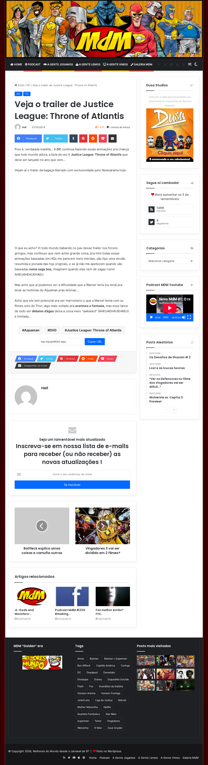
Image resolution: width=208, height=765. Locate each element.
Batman (94, 658)
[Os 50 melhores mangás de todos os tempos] (166, 674)
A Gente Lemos (89, 64)
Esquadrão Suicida (118, 679)
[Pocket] (103, 138)
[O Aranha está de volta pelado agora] (146, 685)
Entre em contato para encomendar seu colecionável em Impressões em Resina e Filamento (170, 101)
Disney (98, 679)
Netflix (107, 707)
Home (17, 64)
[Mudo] (184, 317)
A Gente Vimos (117, 64)
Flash (80, 686)
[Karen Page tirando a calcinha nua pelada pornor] (166, 685)
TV (26, 93)
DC (28, 85)
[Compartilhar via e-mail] (112, 138)
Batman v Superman (115, 658)
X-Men (98, 727)
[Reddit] (93, 138)
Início (20, 85)
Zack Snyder (115, 727)
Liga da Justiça (104, 700)
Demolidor (109, 672)
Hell (24, 127)
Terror (98, 720)
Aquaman (31, 330)
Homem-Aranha (86, 693)
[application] (169, 308)
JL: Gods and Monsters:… (24, 612)
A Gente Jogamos (60, 64)
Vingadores (113, 720)
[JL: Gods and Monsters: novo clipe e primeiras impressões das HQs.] (32, 596)
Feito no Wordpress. (109, 751)
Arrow (80, 658)
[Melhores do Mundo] (104, 29)
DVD (53, 330)
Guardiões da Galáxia (111, 686)
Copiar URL (95, 341)
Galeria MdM (142, 64)
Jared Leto (83, 700)
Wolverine (83, 727)
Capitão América (105, 665)
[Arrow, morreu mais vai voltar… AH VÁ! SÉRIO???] (185, 685)
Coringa (125, 665)
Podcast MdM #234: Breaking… (70, 612)
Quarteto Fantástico (88, 714)
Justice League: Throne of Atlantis (94, 330)
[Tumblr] (73, 138)
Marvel (122, 700)
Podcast (34, 64)
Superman (83, 720)
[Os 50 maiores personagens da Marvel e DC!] (146, 660)
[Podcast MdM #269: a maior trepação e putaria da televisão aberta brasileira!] (185, 661)
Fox (91, 686)
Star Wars (111, 714)
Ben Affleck (84, 665)
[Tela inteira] (189, 317)
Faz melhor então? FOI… (110, 612)
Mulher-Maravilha (87, 707)
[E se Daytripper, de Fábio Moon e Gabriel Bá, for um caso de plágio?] (185, 674)
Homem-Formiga (110, 693)
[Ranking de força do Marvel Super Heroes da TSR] (166, 660)
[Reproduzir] (152, 317)
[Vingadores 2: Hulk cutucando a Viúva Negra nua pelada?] (146, 674)
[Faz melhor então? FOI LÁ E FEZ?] (113, 596)
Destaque (82, 679)
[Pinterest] (83, 138)
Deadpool (92, 672)
